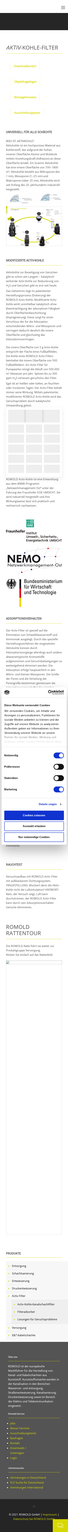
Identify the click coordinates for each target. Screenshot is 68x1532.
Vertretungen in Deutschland (28, 1477)
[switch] (58, 767)
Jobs (12, 1423)
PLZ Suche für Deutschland (27, 1482)
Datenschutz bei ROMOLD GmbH (34, 1519)
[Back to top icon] (34, 1506)
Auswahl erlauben (34, 826)
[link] (35, 198)
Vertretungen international (26, 1487)
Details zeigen (48, 804)
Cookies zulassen (34, 815)
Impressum (50, 1514)
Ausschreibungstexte (23, 1433)
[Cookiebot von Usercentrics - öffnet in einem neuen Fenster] (48, 692)
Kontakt (15, 1443)
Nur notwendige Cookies (34, 837)
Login (13, 1458)
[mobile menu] (63, 7)
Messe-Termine (19, 1428)
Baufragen (16, 1438)
